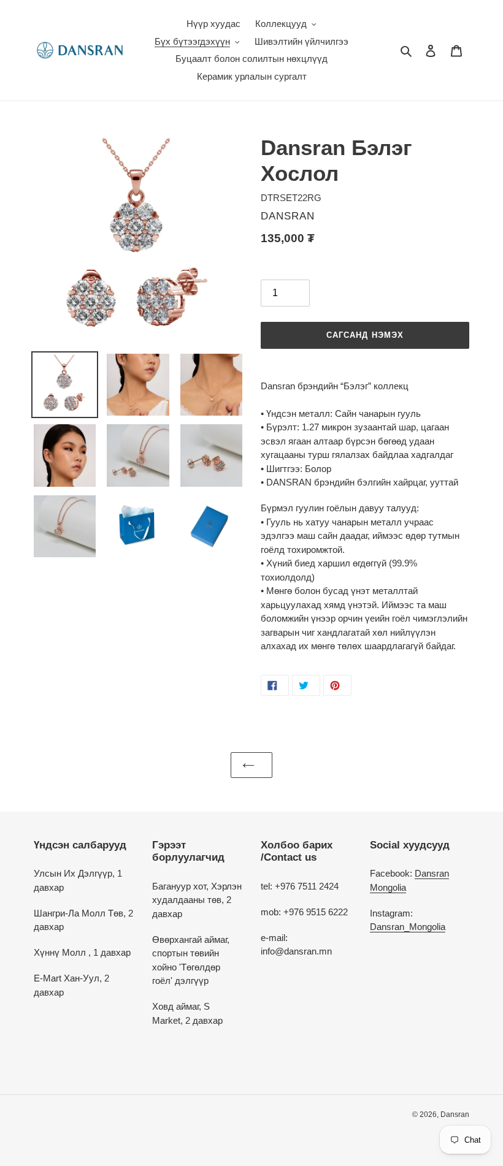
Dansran (454, 1114)
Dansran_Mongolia (407, 926)
